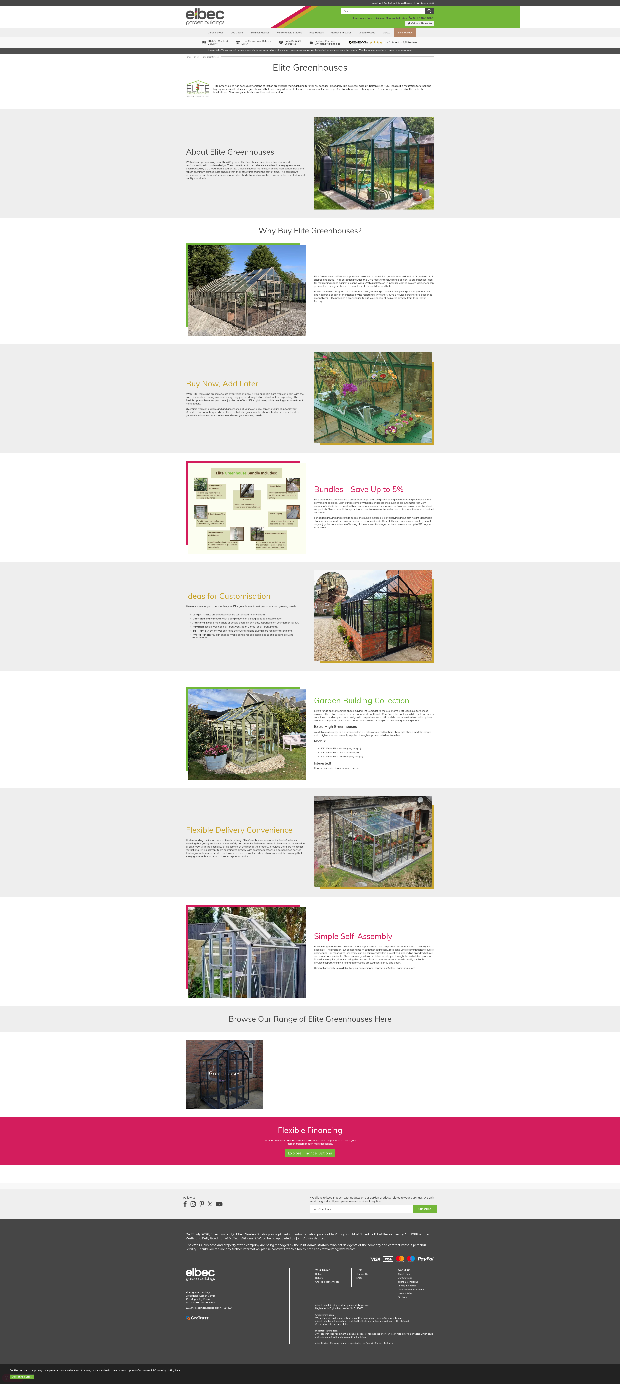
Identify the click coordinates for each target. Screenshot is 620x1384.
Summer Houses (260, 32)
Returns (319, 1277)
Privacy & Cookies (407, 1285)
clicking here (173, 1370)
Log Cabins (237, 32)
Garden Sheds (215, 32)
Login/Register (405, 3)
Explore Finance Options (310, 1153)
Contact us (389, 3)
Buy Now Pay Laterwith (327, 42)
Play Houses (316, 32)
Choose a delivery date (327, 1281)
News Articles (405, 1293)
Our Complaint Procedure (411, 1289)
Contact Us (362, 1274)
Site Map (402, 1297)
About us (376, 3)
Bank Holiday (405, 32)
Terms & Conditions (408, 1281)
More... (386, 32)
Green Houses (367, 32)
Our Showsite (405, 1277)
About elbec (404, 1274)
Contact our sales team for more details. (337, 768)
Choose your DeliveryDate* (256, 42)
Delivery (319, 1274)
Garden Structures (341, 32)
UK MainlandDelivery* (218, 42)
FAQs (359, 1277)
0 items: (427, 3)
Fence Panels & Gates (289, 32)
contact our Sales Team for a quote (395, 968)
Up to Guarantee (293, 42)
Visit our (421, 23)
